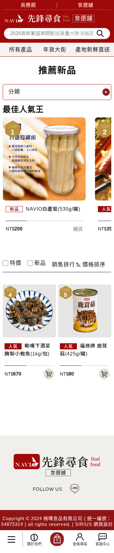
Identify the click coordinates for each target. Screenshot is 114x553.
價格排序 (93, 264)
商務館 (28, 5)
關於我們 (34, 544)
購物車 (57, 539)
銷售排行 (63, 264)
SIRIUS (83, 524)
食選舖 (85, 5)
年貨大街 (54, 50)
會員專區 (80, 544)
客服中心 (102, 544)
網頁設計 (103, 524)
